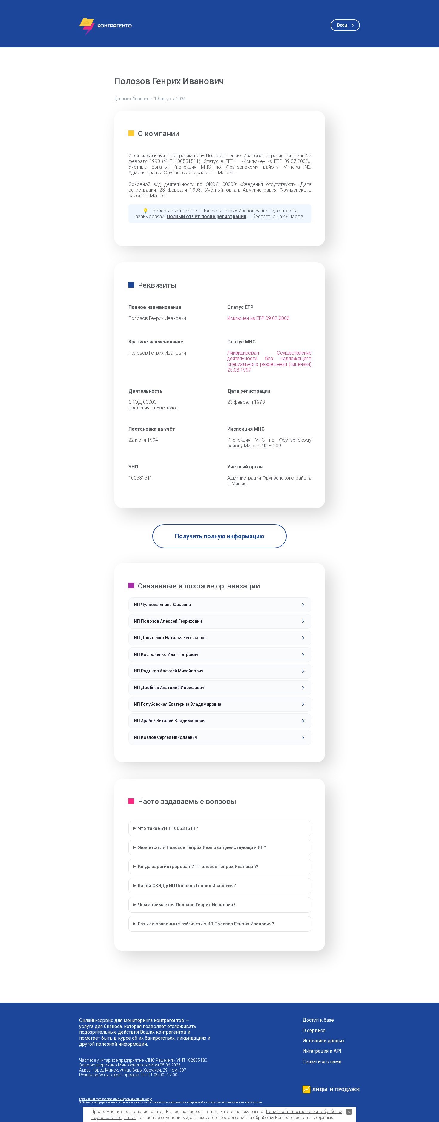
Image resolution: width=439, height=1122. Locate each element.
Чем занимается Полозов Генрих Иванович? (187, 904)
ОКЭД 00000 (142, 402)
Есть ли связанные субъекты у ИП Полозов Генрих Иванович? (206, 924)
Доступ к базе (318, 1020)
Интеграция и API (322, 1051)
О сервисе (314, 1030)
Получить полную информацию (219, 536)
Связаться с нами (322, 1061)
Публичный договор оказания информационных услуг (115, 1099)
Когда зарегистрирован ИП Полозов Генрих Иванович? (198, 866)
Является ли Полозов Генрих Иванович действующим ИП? (202, 847)
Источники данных (324, 1041)
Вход (342, 25)
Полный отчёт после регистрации (206, 216)
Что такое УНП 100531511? (168, 828)
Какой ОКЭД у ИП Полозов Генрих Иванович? (187, 885)
